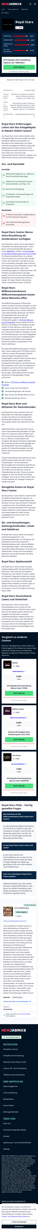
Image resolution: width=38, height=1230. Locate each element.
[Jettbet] (7, 665)
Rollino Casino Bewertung (18, 717)
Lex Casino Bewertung (18, 764)
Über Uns (7, 1123)
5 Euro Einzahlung (10, 1093)
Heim (3, 9)
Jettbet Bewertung (18, 671)
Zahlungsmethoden (10, 1112)
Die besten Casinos (10, 1049)
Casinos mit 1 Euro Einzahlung (14, 1068)
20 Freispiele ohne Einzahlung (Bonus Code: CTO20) (19, 687)
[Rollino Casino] (7, 711)
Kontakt (6, 1136)
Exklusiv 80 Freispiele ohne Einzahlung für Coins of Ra (19, 733)
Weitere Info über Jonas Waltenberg (15, 1001)
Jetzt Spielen (19, 67)
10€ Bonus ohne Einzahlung (14, 1075)
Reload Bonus (8, 1099)
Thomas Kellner (25, 1014)
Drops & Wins (8, 1105)
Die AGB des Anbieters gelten (19, 71)
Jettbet (15, 663)
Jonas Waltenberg (22, 908)
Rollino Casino (18, 709)
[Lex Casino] (7, 757)
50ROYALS (10, 251)
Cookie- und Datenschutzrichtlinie (15, 1216)
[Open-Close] (35, 4)
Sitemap (6, 1149)
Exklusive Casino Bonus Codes (14, 1062)
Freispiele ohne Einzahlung (13, 1055)
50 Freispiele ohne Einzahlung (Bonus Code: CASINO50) (19, 779)
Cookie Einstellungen (19, 1222)
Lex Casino (16, 755)
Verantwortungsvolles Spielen (14, 1130)
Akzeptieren (19, 1226)
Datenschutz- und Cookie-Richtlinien (17, 1143)
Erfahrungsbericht (13, 9)
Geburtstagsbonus (10, 1086)
